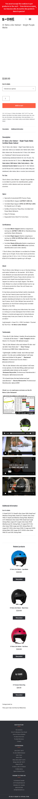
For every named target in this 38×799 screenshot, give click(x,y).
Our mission (19, 730)
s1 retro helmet (15, 119)
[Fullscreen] (33, 433)
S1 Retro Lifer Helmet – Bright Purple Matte (18, 26)
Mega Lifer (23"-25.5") (19, 762)
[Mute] (30, 433)
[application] (19, 425)
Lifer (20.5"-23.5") (19, 750)
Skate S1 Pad (19, 764)
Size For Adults (6, 84)
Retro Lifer (19, 757)
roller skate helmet (26, 117)
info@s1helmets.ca (19, 790)
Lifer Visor (19, 755)
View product (19, 579)
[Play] (5, 433)
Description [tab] (5, 129)
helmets (19, 115)
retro (30, 115)
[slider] (17, 433)
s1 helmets (8, 119)
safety (20, 119)
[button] (19, 425)
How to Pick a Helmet (19, 734)
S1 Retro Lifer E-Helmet (19, 766)
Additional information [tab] (17, 129)
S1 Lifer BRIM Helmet (19, 753)
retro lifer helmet (8, 117)
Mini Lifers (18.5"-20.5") (19, 760)
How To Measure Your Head (19, 732)
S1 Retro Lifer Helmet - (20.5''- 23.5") (20, 113)
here (8, 390)
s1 (31, 117)
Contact (19, 741)
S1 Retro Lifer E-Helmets (20, 256)
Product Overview (19, 736)
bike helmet (9, 115)
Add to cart (19, 105)
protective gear (25, 115)
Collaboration (19, 769)
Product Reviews (19, 739)
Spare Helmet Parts (19, 771)
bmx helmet (14, 115)
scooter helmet (25, 119)
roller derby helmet (17, 117)
